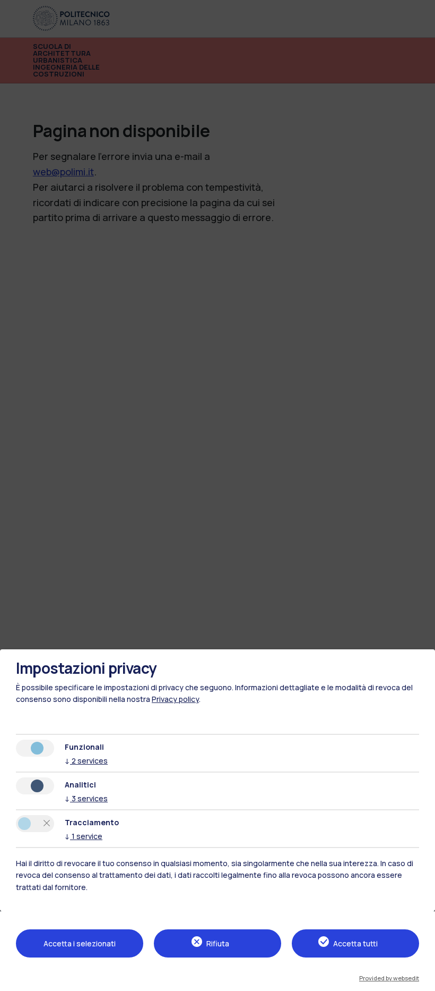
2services (86, 761)
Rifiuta (217, 943)
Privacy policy (175, 699)
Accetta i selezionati (80, 943)
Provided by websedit (389, 978)
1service (83, 836)
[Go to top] (421, 979)
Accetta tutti (355, 943)
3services (86, 798)
